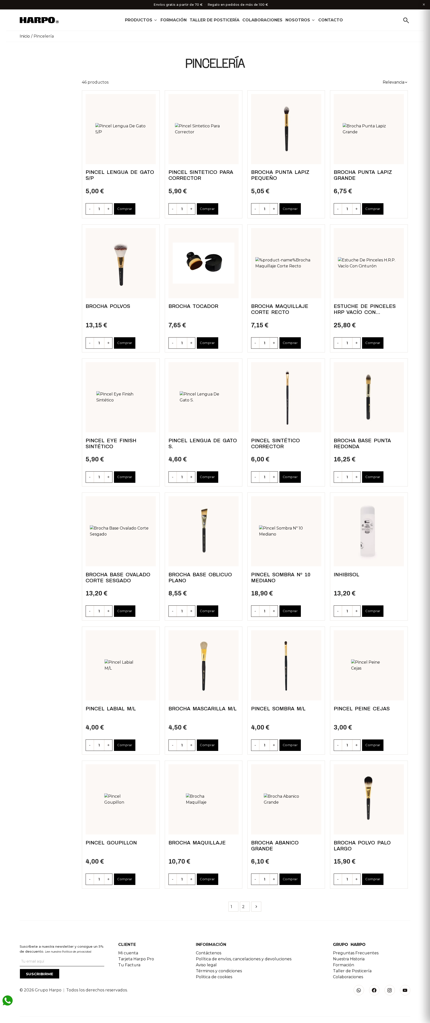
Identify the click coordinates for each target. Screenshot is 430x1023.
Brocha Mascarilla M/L (202, 708)
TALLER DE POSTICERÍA (214, 20)
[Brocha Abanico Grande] (286, 799)
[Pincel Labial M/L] (120, 665)
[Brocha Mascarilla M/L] (203, 665)
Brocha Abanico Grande (275, 845)
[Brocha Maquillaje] (203, 799)
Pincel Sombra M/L (278, 708)
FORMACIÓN (174, 20)
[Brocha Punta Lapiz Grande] (369, 129)
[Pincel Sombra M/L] (286, 665)
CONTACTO (330, 20)
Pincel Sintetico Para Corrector (200, 175)
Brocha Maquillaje (197, 842)
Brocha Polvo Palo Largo (362, 845)
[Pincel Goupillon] (120, 799)
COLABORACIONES (262, 20)
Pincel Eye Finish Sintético (111, 443)
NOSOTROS (297, 20)
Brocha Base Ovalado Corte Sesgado (118, 577)
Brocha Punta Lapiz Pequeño (280, 175)
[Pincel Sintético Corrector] (286, 397)
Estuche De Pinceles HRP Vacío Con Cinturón (365, 309)
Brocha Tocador (193, 306)
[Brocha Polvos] (121, 263)
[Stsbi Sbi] (359, 990)
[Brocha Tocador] (203, 263)
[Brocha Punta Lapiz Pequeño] (286, 129)
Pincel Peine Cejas (362, 708)
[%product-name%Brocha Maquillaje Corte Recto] (286, 263)
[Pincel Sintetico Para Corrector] (203, 129)
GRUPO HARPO (349, 944)
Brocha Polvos (108, 306)
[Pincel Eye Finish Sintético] (121, 397)
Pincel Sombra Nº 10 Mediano (280, 577)
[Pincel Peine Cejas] (369, 665)
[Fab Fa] (374, 990)
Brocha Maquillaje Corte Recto (279, 309)
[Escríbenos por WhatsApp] (7, 1000)
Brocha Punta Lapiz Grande (363, 175)
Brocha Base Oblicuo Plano (200, 577)
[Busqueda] (406, 20)
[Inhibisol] (369, 531)
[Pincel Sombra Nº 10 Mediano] (286, 531)
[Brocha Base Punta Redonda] (369, 397)
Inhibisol (346, 574)
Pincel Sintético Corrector (275, 443)
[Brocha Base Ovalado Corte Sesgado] (121, 531)
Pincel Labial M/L (111, 708)
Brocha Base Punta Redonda (362, 443)
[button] (395, 82)
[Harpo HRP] (42, 20)
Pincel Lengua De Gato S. (202, 443)
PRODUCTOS (138, 20)
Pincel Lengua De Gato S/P (120, 175)
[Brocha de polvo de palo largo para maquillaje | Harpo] (369, 799)
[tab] (141, 20)
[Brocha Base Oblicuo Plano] (203, 531)
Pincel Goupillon (111, 842)
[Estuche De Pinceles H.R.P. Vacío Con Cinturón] (369, 263)
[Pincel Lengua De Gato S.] (203, 397)
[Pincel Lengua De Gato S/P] (121, 129)
